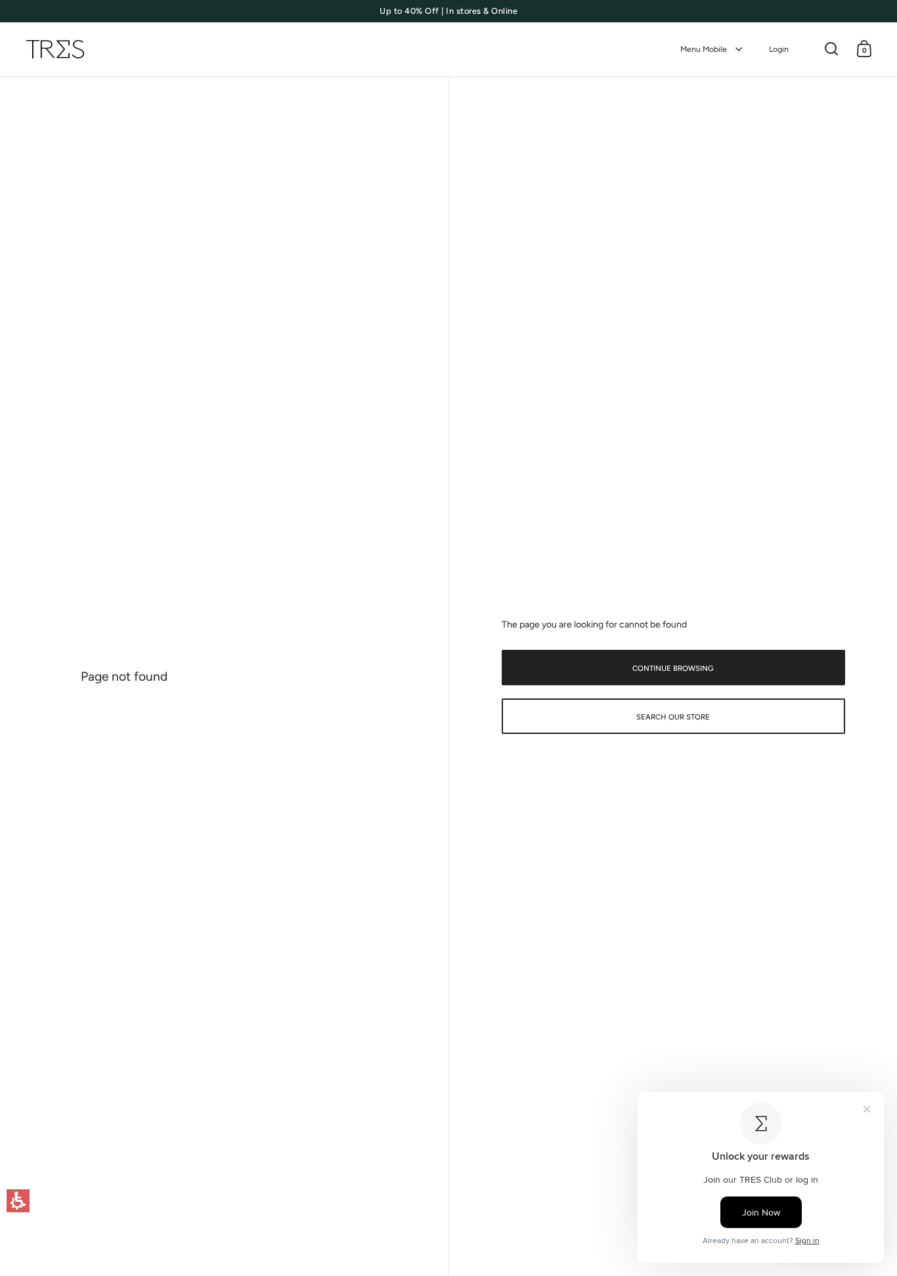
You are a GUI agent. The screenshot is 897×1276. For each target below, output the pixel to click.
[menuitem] (711, 49)
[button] (18, 1200)
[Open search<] (832, 49)
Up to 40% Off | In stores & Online (448, 11)
